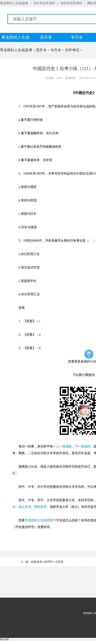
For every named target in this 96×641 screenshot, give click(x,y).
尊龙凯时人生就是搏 (14, 3)
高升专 (46, 37)
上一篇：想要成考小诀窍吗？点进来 (41, 561)
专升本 (77, 37)
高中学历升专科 (44, 3)
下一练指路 (82, 446)
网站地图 (4, 639)
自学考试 (72, 50)
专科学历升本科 (71, 3)
